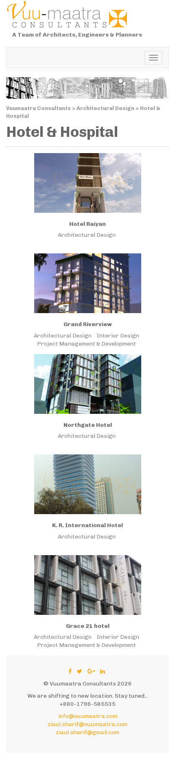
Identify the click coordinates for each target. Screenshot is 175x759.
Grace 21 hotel (87, 626)
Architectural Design (87, 234)
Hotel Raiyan (87, 224)
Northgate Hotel (87, 425)
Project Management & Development (86, 343)
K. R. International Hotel (87, 525)
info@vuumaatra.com (87, 716)
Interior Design (118, 335)
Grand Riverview (87, 324)
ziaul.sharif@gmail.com (87, 732)
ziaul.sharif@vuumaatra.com (87, 724)
